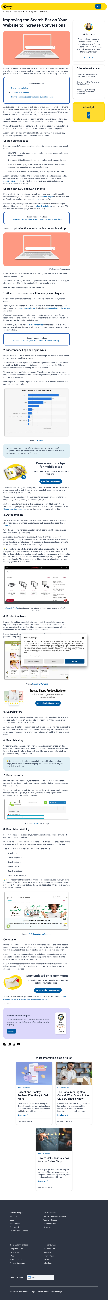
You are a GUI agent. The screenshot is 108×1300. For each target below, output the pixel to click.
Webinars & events (50, 1220)
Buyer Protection (49, 1256)
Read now (22, 1115)
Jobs (12, 1220)
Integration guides (17, 1249)
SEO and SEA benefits (20, 92)
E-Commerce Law (63, 1087)
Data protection (43, 1292)
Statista (40, 440)
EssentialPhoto (11, 608)
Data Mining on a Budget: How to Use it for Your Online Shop (36, 219)
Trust (19, 1087)
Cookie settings (56, 1292)
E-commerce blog (50, 1224)
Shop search (14, 1227)
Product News (15, 1224)
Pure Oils (35, 823)
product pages (47, 197)
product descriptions (42, 206)
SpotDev (6, 525)
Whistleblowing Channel (19, 1231)
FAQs (12, 1256)
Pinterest (37, 199)
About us (13, 1216)
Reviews (46, 1259)
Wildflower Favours (40, 684)
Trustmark (47, 1252)
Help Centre (14, 1252)
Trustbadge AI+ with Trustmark (54, 1216)
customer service (36, 325)
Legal (33, 1292)
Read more (88, 58)
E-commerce (17, 12)
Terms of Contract (16, 1259)
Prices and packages (17, 1263)
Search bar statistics (19, 88)
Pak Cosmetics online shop (40, 934)
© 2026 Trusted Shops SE (19, 1292)
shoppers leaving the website (58, 308)
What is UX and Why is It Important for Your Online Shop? (36, 340)
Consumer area (49, 1249)
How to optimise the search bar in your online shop (32, 97)
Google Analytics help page (14, 509)
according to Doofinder (12, 181)
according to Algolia (26, 308)
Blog (7, 12)
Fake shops (47, 1263)
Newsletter (47, 1227)
